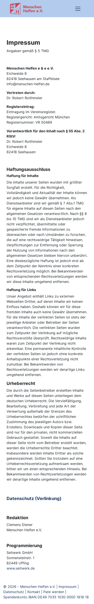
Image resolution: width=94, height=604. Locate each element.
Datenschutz (13, 592)
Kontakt (33, 592)
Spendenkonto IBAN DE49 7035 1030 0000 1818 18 (46, 597)
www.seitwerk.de (21, 568)
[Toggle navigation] (78, 8)
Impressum (68, 586)
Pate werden (53, 592)
